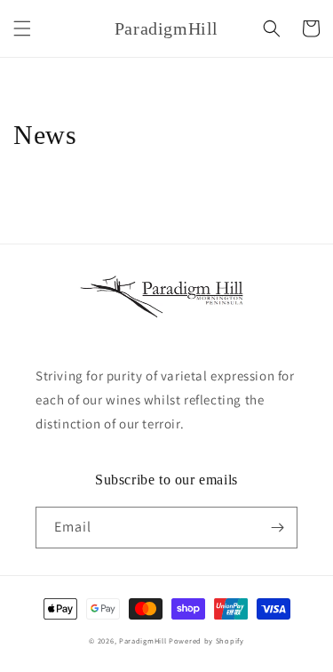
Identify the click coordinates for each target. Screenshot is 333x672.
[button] (22, 28)
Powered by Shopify (206, 640)
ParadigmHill (142, 640)
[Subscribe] (277, 527)
